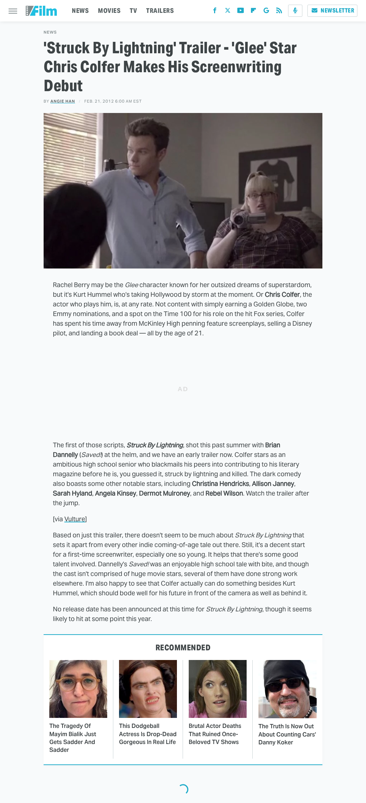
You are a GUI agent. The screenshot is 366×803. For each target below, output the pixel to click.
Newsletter (337, 10)
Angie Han (62, 101)
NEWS (80, 10)
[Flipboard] (253, 12)
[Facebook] (215, 12)
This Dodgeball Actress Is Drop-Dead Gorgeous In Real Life (148, 734)
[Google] (266, 12)
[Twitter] (228, 12)
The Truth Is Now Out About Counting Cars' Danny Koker (287, 734)
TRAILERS (160, 10)
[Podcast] (295, 11)
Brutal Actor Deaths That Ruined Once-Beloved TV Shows (215, 734)
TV (133, 10)
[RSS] (279, 12)
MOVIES (109, 10)
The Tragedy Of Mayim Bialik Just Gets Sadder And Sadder (72, 738)
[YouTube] (240, 12)
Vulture (74, 519)
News (50, 32)
